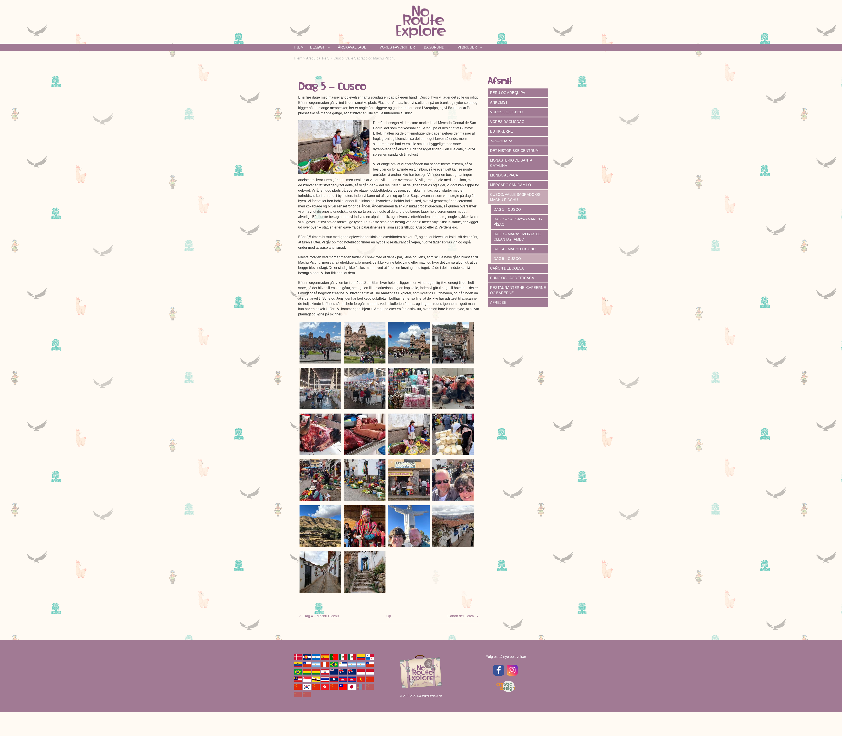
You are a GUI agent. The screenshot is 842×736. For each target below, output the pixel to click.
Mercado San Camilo (510, 185)
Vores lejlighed (506, 112)
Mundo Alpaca (504, 175)
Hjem (298, 47)
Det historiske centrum (514, 151)
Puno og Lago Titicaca (512, 278)
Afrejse (498, 302)
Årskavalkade (352, 47)
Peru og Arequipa (507, 93)
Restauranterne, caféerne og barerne (518, 290)
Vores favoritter (397, 47)
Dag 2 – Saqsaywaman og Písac (518, 221)
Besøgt (317, 47)
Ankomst (499, 102)
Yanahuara (501, 141)
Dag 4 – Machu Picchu (321, 616)
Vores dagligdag (507, 122)
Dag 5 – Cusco (507, 259)
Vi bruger (467, 47)
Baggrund (434, 47)
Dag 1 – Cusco (507, 209)
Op (388, 616)
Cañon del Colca (461, 616)
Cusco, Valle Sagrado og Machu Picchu (364, 58)
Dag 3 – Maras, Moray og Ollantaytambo (517, 236)
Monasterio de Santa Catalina (511, 162)
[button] (320, 342)
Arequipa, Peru (318, 58)
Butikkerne (501, 131)
